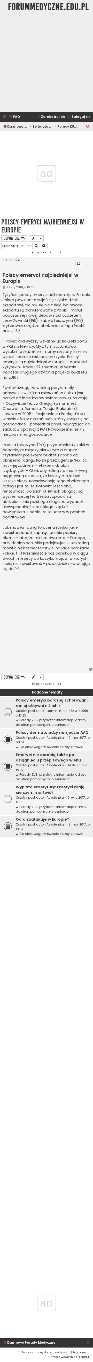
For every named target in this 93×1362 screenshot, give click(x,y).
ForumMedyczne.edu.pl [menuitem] (48, 7)
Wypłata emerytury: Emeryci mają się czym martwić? (50, 789)
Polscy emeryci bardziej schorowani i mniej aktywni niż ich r (53, 703)
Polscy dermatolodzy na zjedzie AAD (52, 732)
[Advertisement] (46, 62)
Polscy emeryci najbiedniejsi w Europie (42, 226)
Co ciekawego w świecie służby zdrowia (51, 747)
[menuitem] (14, 116)
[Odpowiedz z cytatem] (78, 264)
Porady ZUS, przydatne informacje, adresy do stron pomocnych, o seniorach (51, 722)
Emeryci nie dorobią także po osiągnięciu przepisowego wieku (48, 757)
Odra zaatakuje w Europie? (42, 819)
